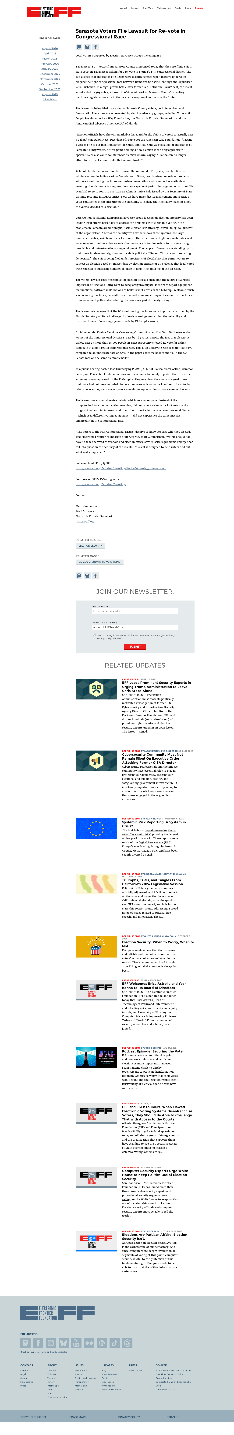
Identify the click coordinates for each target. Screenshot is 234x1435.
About (123, 8)
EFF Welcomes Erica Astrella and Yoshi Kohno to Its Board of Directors (155, 986)
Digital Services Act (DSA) (155, 842)
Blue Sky (64, 1343)
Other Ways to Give (165, 1389)
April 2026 (49, 53)
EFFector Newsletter (112, 1389)
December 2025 (50, 73)
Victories (52, 1378)
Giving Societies (164, 1378)
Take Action (164, 8)
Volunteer (52, 1374)
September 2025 (49, 89)
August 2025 (50, 94)
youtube (76, 1343)
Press (23, 1385)
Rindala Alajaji (153, 874)
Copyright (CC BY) (33, 1417)
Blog (104, 1370)
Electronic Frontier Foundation (54, 14)
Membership (26, 1382)
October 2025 (49, 84)
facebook (38, 1343)
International (80, 1385)
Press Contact (136, 1370)
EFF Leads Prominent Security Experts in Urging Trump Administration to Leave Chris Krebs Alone (156, 687)
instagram (51, 1343)
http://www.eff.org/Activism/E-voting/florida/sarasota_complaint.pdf (121, 468)
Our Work (148, 8)
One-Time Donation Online (169, 1374)
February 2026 (50, 63)
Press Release (130, 679)
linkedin (102, 1343)
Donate (199, 8)
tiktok (115, 1343)
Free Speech (80, 1370)
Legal (23, 1374)
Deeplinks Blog (131, 751)
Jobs (49, 1389)
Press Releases (49, 38)
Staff (49, 1393)
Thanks (172, 1417)
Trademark (78, 1417)
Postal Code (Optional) (104, 622)
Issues (135, 8)
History (50, 1382)
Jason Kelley (152, 751)
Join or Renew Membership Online (173, 1370)
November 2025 (50, 79)
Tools (178, 8)
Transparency (81, 1382)
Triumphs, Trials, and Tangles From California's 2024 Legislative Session (152, 882)
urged (144, 1131)
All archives (50, 99)
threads (127, 1343)
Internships (53, 1385)
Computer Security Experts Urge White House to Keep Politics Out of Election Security (155, 1175)
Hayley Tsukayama (175, 874)
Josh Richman (152, 1048)
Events (105, 1378)
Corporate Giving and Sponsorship (173, 1382)
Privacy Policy (129, 1417)
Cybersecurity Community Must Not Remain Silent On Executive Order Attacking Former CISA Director (152, 758)
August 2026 (50, 48)
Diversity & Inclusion (57, 1397)
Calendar (52, 1370)
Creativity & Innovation (85, 1378)
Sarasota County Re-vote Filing (100, 561)
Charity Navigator (58, 1352)
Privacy (78, 1374)
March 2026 (49, 58)
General (24, 1370)
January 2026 (49, 68)
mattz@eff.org (85, 521)
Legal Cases (108, 1382)
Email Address (100, 606)
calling (126, 1199)
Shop (188, 8)
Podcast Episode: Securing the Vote (152, 1051)
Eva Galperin (169, 751)
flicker (89, 1343)
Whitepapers (108, 1385)
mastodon (25, 1343)
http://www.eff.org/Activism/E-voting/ (101, 484)
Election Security (90, 545)
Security (24, 1378)
